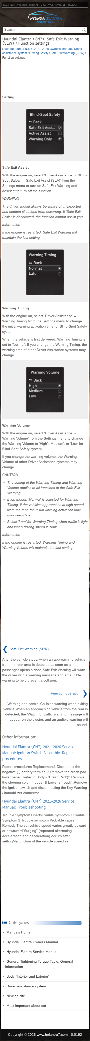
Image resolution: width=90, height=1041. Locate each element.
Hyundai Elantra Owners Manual (32, 942)
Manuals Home (18, 932)
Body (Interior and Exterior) (28, 976)
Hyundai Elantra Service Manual (31, 952)
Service (33, 5)
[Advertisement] (45, 77)
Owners (21, 5)
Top (50, 5)
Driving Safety (38, 53)
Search (72, 5)
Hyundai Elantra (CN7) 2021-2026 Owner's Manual (37, 48)
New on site (15, 996)
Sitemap (60, 5)
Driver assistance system (26, 986)
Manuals (8, 5)
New (43, 5)
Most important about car (26, 1006)
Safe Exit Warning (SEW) (67, 53)
